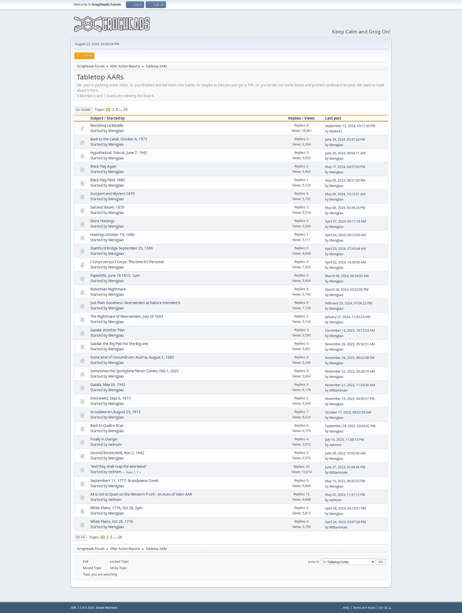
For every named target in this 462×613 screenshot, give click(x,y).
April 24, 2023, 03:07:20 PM (345, 522)
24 (125, 109)
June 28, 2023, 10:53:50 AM (345, 453)
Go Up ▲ (385, 608)
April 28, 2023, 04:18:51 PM (345, 508)
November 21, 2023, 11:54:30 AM (350, 385)
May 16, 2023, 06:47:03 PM (345, 481)
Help (346, 608)
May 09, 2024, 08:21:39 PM (345, 180)
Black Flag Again (103, 166)
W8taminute (338, 390)
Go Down (83, 110)
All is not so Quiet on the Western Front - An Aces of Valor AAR (141, 494)
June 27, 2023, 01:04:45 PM (345, 467)
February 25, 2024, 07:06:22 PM (348, 303)
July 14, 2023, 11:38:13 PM (344, 439)
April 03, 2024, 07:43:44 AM (345, 248)
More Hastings (102, 221)
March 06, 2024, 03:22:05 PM (346, 289)
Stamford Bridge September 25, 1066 (121, 248)
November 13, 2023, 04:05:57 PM (350, 398)
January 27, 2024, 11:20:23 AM (347, 317)
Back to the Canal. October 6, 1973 (118, 139)
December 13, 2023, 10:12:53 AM (350, 330)
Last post (333, 118)
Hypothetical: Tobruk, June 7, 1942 (118, 152)
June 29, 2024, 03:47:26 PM (345, 139)
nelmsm (114, 444)
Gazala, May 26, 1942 (107, 384)
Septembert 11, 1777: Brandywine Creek (124, 480)
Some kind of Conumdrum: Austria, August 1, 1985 (132, 357)
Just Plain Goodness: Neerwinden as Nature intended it (135, 302)
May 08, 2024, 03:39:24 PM (345, 207)
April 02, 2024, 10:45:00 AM (345, 262)
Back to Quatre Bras (106, 425)
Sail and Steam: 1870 (107, 207)
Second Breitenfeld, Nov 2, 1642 (117, 452)
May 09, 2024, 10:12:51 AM (345, 194)
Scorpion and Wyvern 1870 (112, 193)
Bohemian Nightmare (108, 289)
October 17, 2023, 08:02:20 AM (348, 412)
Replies (294, 118)
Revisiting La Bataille (107, 125)
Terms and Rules (364, 608)
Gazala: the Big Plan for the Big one (119, 343)
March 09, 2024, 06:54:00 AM (347, 276)
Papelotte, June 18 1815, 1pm (115, 275)
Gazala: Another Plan (107, 330)
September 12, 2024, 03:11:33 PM (350, 126)
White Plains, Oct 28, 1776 (111, 521)
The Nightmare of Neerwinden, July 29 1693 (126, 316)
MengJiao (116, 130)
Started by (116, 118)
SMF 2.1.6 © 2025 (82, 607)
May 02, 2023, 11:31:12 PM (345, 494)
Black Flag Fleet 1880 (107, 180)
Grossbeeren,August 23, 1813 (115, 411)
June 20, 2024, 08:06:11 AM (345, 153)
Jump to (313, 562)
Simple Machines (107, 607)
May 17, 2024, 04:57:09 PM (345, 166)
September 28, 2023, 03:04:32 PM (350, 426)
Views (309, 118)
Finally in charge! (104, 439)
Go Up (80, 537)
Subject (96, 118)
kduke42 (335, 131)
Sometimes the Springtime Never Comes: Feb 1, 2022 (134, 371)
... (121, 109)
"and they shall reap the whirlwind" (118, 466)
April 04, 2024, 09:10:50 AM (345, 235)
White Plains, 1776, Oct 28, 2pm (116, 507)
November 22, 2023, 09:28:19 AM (350, 371)
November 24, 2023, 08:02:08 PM (350, 357)
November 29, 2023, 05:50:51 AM (350, 344)
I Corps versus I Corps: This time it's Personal (127, 261)
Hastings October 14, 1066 (112, 234)
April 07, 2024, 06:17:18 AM (345, 221)
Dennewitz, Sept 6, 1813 (110, 398)
